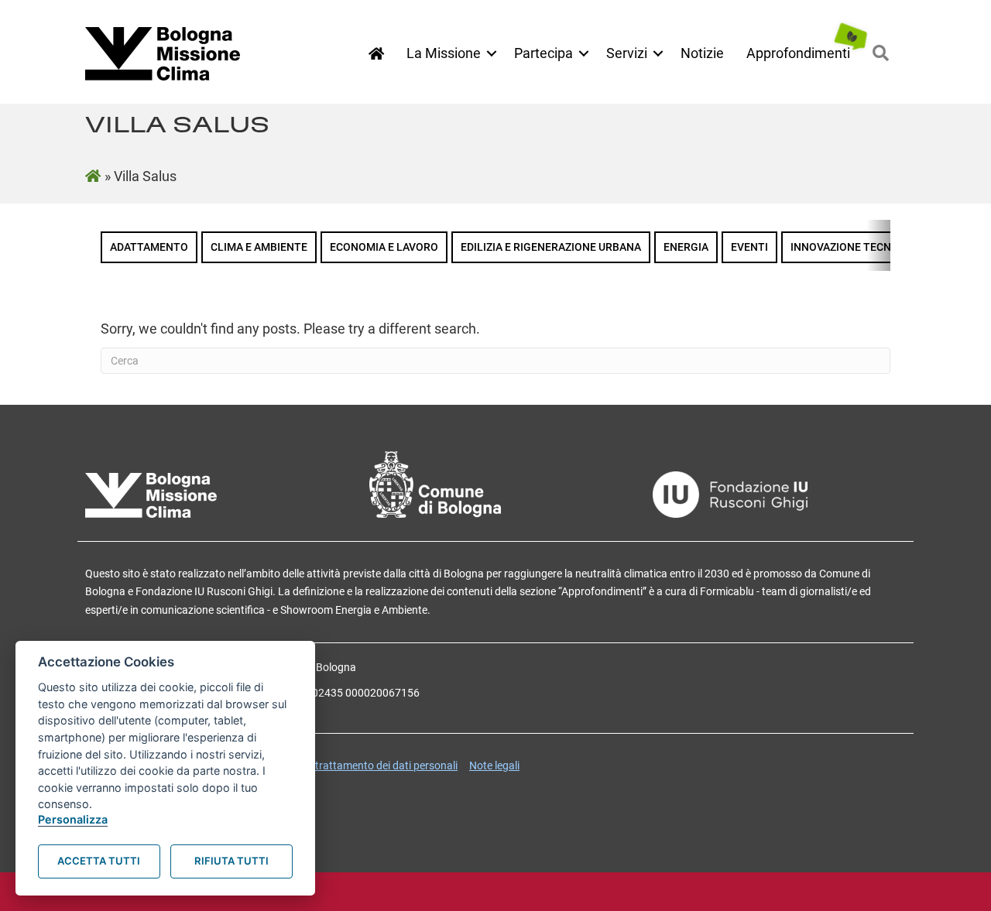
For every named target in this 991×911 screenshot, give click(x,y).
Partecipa (543, 53)
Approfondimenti (798, 53)
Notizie (702, 53)
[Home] (376, 54)
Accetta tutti (98, 860)
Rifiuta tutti (231, 860)
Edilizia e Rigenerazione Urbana (551, 247)
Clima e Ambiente (259, 247)
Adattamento (149, 247)
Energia (686, 247)
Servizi (626, 53)
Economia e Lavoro (384, 247)
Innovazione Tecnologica (864, 247)
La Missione (443, 53)
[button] (491, 53)
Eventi (749, 247)
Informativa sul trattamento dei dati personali (349, 765)
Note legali (494, 765)
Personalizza (73, 819)
